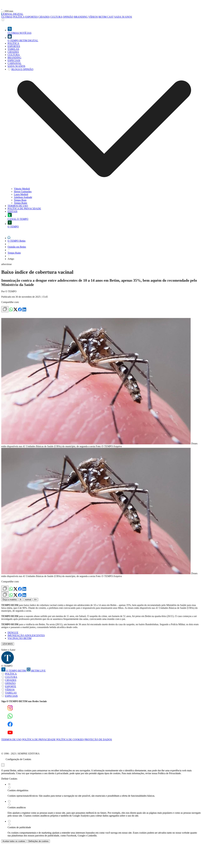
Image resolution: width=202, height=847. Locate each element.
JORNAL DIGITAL (12, 14)
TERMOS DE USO (11, 739)
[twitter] (16, 310)
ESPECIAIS (11, 696)
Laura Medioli (21, 194)
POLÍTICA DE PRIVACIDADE (39, 739)
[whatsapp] (11, 310)
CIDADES (44, 16)
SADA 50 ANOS (123, 16)
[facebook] (20, 310)
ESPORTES (31, 16)
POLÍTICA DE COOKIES (70, 739)
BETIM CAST (106, 16)
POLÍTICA (19, 16)
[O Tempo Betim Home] (1, 8)
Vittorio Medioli (22, 188)
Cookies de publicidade (19, 827)
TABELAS (11, 692)
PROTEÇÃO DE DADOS (98, 739)
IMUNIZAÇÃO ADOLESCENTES (26, 635)
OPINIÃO (68, 16)
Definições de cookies (38, 841)
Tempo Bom (20, 200)
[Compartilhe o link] (5, 309)
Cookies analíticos (17, 807)
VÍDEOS (93, 16)
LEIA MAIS (8, 644)
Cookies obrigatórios (18, 790)
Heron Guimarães (23, 191)
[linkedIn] (24, 310)
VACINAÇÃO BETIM (19, 638)
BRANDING (81, 16)
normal (28, 599)
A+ (35, 599)
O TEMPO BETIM (16, 670)
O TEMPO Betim (16, 240)
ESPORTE (10, 686)
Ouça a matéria (10, 599)
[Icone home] (9, 238)
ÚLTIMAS (6, 16)
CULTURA (56, 16)
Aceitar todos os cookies (14, 841)
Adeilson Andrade (23, 197)
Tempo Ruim (20, 203)
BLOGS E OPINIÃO (22, 69)
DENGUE (13, 632)
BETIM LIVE (38, 670)
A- (21, 599)
